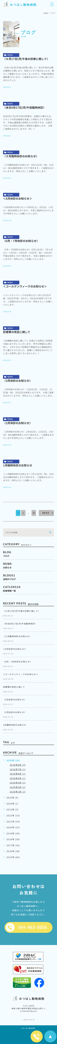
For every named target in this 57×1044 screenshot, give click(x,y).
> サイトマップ (28, 1020)
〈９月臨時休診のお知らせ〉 (21, 156)
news (10, 55)
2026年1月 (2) (18, 791)
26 (34, 513)
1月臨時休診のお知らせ (19, 465)
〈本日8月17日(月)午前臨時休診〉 (24, 107)
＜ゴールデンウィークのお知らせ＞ (25, 286)
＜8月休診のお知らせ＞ (17, 198)
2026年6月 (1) (18, 773)
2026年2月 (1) (18, 787)
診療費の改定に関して (16, 332)
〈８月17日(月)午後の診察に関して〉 (26, 59)
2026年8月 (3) (18, 764)
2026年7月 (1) (18, 769)
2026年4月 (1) (18, 778)
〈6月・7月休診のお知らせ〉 (21, 241)
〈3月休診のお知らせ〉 (17, 380)
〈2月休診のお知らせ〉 (17, 423)
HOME (45, 13)
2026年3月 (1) (18, 782)
